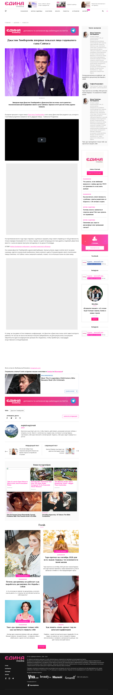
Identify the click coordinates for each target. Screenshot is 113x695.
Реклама (7, 671)
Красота (61, 625)
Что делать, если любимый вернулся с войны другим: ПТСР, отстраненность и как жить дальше (94, 185)
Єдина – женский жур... (95, 261)
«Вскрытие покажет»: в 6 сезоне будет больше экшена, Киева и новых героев (94, 310)
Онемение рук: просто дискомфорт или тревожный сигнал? (93, 225)
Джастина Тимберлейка (36, 115)
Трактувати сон (94, 248)
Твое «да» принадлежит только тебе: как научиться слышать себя (23, 628)
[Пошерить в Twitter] (11, 418)
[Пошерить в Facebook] (7, 418)
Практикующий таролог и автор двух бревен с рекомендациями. (98, 86)
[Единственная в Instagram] (9, 678)
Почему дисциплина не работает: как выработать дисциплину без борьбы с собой (23, 584)
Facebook (50, 371)
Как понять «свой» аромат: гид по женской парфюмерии (61, 628)
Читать (95, 319)
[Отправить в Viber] (19, 418)
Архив (7, 674)
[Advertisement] (42, 354)
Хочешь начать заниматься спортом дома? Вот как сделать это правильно (94, 212)
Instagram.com (35, 368)
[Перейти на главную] (14, 4)
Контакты (8, 668)
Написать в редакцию (70, 416)
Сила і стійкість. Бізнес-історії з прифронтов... (44, 4)
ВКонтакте (58, 371)
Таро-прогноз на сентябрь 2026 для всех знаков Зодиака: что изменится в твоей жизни (61, 560)
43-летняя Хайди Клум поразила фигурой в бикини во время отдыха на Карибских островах (28, 451)
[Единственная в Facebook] (6, 678)
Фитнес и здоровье (89, 207)
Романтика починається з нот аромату (98, 4)
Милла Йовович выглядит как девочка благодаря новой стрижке (55, 451)
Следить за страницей (95, 264)
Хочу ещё (41, 647)
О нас (6, 665)
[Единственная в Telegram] (13, 678)
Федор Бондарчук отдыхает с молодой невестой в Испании (30, 246)
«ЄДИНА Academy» (72, 4)
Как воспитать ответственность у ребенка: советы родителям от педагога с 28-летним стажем (94, 199)
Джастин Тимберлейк (17, 410)
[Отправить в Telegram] (16, 418)
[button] (103, 11)
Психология (23, 579)
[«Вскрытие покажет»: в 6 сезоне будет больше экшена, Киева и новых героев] (95, 294)
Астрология (61, 555)
